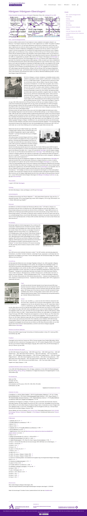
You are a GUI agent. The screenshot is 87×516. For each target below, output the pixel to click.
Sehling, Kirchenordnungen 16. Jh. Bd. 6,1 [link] (19, 436)
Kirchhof (57, 410)
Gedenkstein (23, 412)
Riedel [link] (18, 64)
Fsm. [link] (27, 51)
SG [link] (38, 309)
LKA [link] (11, 470)
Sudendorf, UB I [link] (13, 420)
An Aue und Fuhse (17, 176)
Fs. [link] (40, 88)
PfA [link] (16, 372)
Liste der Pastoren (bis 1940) (73, 31)
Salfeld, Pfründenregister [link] (15, 440)
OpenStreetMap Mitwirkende (38, 36)
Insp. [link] (22, 103)
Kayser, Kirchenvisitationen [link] (40, 440)
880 (15, 370)
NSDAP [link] (12, 132)
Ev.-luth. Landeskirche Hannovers (53, 36)
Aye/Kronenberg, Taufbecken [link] (41, 394)
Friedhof (68, 29)
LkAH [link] (11, 448)
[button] (30, 23)
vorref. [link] (42, 87)
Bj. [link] (14, 332)
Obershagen (54, 56)
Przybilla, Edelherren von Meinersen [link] (18, 422)
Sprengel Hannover (22, 15)
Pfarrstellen (69, 16)
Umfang (68, 18)
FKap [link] (46, 342)
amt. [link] (29, 97)
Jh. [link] (22, 45)
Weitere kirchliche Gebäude (73, 27)
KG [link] (44, 120)
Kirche (29, 410)
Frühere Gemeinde (13, 15)
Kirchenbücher (69, 37)
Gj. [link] (45, 304)
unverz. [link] (17, 454)
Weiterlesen (45, 514)
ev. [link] (12, 140)
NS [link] (15, 69)
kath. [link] (17, 137)
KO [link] (43, 15)
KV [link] (15, 135)
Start (45, 4)
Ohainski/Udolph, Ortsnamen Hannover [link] (19, 397)
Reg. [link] (37, 291)
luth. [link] (45, 95)
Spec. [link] (33, 369)
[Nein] (85, 512)
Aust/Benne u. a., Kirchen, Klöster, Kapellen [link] (19, 394)
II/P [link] (48, 290)
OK (40, 514)
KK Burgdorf (29, 15)
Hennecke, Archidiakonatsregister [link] (17, 461)
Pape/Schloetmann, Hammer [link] (39, 397)
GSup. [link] (51, 196)
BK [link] (32, 130)
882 (23, 370)
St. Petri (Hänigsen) (35, 412)
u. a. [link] (34, 300)
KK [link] (41, 169)
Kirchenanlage (12, 412)
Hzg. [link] (31, 47)
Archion (58, 387)
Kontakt (74, 4)
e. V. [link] (51, 161)
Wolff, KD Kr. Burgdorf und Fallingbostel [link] (24, 399)
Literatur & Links (70, 39)
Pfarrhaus (18, 412)
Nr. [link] (11, 369)
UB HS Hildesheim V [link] (14, 429)
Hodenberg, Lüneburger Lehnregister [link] (18, 466)
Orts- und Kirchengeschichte (73, 14)
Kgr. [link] (27, 53)
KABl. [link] (11, 452)
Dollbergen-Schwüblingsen (44, 174)
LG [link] (23, 300)
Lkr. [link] (24, 56)
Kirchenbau (69, 25)
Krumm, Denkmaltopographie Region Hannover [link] (33, 396)
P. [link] (52, 95)
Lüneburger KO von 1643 (50, 15)
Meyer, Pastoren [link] (19, 362)
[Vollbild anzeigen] (58, 24)
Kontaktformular (48, 490)
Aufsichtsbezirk (70, 20)
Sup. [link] (34, 103)
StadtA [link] (11, 431)
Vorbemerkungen (52, 4)
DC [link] (11, 135)
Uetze (37, 58)
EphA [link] (36, 370)
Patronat (68, 23)
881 (19, 370)
